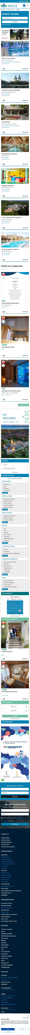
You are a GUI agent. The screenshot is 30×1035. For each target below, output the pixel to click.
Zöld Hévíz (3, 942)
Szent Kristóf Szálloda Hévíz (10, 303)
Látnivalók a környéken (6, 859)
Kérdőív (3, 931)
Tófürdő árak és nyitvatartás (8, 846)
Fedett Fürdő (6, 122)
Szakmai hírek (4, 958)
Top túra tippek (4, 881)
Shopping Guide (5, 962)
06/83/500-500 (6, 222)
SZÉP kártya (6, 490)
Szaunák (4, 525)
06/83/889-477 (6, 63)
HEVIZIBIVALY (4, 895)
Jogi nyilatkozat (4, 1002)
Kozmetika (6, 551)
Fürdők (3, 960)
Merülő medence (7, 507)
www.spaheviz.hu (6, 93)
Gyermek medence (8, 505)
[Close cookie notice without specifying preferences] (28, 1016)
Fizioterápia (6, 570)
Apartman (4, 344)
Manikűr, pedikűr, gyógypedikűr (11, 553)
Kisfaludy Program (5, 982)
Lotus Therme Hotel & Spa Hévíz (11, 217)
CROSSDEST (4, 975)
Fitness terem (7, 584)
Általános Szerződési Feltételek (8, 1004)
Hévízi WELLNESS (5, 884)
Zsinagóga (3, 868)
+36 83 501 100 (6, 254)
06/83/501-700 (6, 95)
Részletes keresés (6, 24)
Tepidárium (6, 536)
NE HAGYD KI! (4, 855)
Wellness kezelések (8, 582)
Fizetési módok (6, 481)
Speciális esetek (5, 910)
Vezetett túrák (4, 866)
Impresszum (4, 1000)
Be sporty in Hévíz (5, 872)
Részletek (25, 68)
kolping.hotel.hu (6, 189)
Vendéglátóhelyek (5, 967)
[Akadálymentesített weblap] (28, 1)
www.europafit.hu (6, 253)
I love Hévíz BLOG (5, 844)
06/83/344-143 (6, 191)
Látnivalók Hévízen (5, 857)
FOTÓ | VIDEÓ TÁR (5, 951)
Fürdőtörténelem (5, 837)
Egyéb (4, 577)
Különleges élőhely (5, 840)
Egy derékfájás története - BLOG (9, 921)
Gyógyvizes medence (9, 499)
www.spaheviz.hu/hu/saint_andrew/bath (11, 125)
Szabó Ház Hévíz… (7, 651)
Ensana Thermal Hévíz (8, 58)
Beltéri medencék (7, 496)
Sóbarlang (6, 540)
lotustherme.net (6, 221)
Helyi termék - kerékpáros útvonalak (9, 977)
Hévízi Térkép (4, 938)
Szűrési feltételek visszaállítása (15, 478)
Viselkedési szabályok (6, 956)
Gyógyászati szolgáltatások (10, 559)
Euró (4, 486)
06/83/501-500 (6, 159)
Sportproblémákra (5, 916)
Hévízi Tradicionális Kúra (9, 562)
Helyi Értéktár (4, 953)
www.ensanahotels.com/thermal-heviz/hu (12, 62)
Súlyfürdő (6, 564)
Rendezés (14, 472)
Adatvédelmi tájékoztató (7, 997)
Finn (4, 528)
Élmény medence (8, 501)
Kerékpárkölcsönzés (6, 893)
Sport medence (7, 503)
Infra (4, 530)
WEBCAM (3, 940)
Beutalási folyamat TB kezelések (9, 914)
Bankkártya (6, 484)
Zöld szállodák (4, 945)
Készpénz (6, 488)
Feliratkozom (15, 824)
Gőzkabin (6, 532)
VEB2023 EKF (4, 984)
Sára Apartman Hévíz (8, 347)
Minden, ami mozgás (6, 877)
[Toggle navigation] (28, 5)
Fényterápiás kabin (8, 538)
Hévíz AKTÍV (4, 870)
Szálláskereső (23, 405)
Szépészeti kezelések (8, 546)
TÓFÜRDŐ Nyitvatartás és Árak (8, 936)
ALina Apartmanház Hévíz (9, 691)
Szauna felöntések (8, 580)
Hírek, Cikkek (4, 947)
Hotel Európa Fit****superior (10, 249)
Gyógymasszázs (7, 568)
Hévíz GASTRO (4, 888)
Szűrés (5, 492)
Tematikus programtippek (7, 861)
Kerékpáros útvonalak (6, 875)
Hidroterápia (6, 572)
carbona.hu (5, 157)
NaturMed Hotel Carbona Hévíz (11, 391)
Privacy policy (26, 1017)
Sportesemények (5, 879)
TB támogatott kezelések (10, 587)
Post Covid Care (4, 912)
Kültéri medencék (7, 512)
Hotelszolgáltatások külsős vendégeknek (11, 890)
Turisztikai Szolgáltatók (7, 965)
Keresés (15, 21)
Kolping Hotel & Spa (8, 185)
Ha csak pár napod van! (6, 903)
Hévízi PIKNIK (4, 979)
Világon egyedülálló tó (6, 842)
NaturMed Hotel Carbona (9, 154)
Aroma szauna (7, 534)
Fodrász (5, 549)
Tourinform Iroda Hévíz (6, 929)
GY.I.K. (2, 949)
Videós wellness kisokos (6, 886)
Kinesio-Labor (4, 919)
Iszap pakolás (7, 566)
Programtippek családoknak (7, 863)
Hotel (4, 300)
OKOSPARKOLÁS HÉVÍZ (6, 933)
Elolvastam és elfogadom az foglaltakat (11, 819)
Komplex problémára (6, 905)
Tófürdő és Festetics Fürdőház (11, 90)
